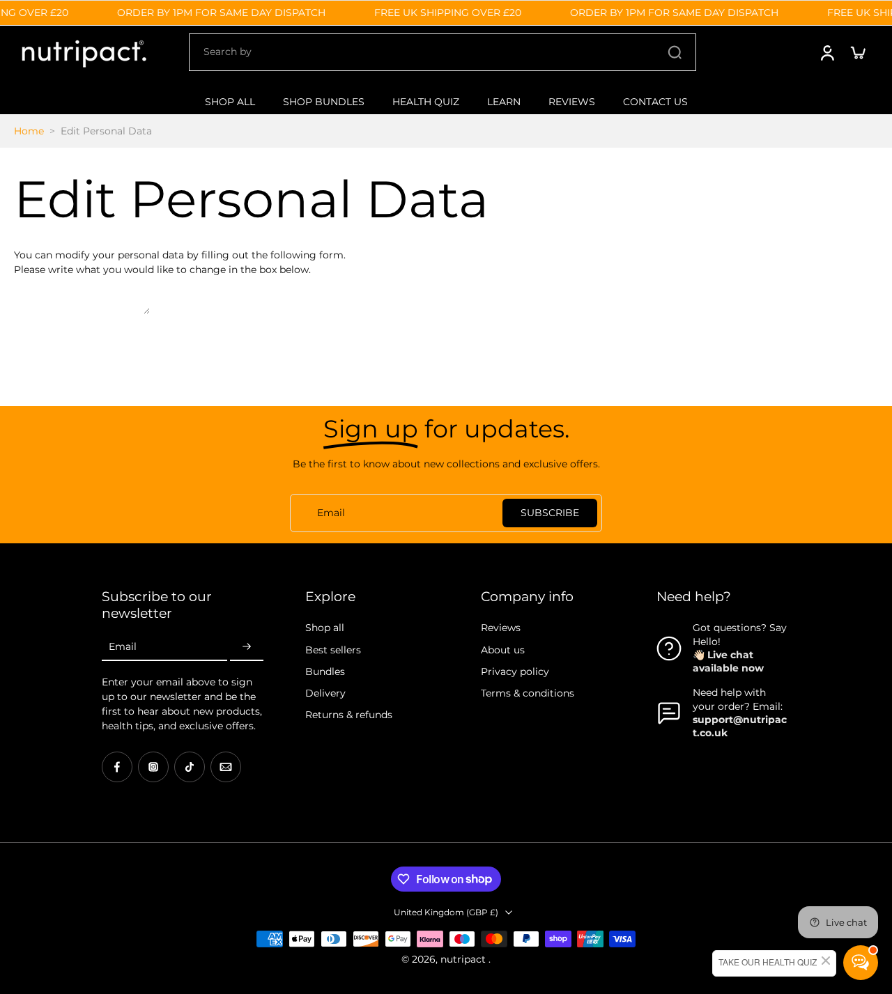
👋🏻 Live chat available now (728, 661)
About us (503, 650)
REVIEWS (571, 101)
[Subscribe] (246, 647)
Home (29, 131)
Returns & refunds (348, 714)
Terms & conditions (527, 693)
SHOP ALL (230, 101)
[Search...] (674, 52)
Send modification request (79, 323)
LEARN (504, 101)
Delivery (325, 693)
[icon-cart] (857, 52)
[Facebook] (117, 767)
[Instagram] (153, 767)
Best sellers (333, 650)
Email (123, 646)
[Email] (225, 767)
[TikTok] (189, 767)
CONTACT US (655, 101)
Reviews (501, 627)
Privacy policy (515, 671)
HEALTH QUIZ (425, 101)
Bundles (325, 671)
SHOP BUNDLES (323, 101)
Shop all (324, 627)
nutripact (464, 959)
